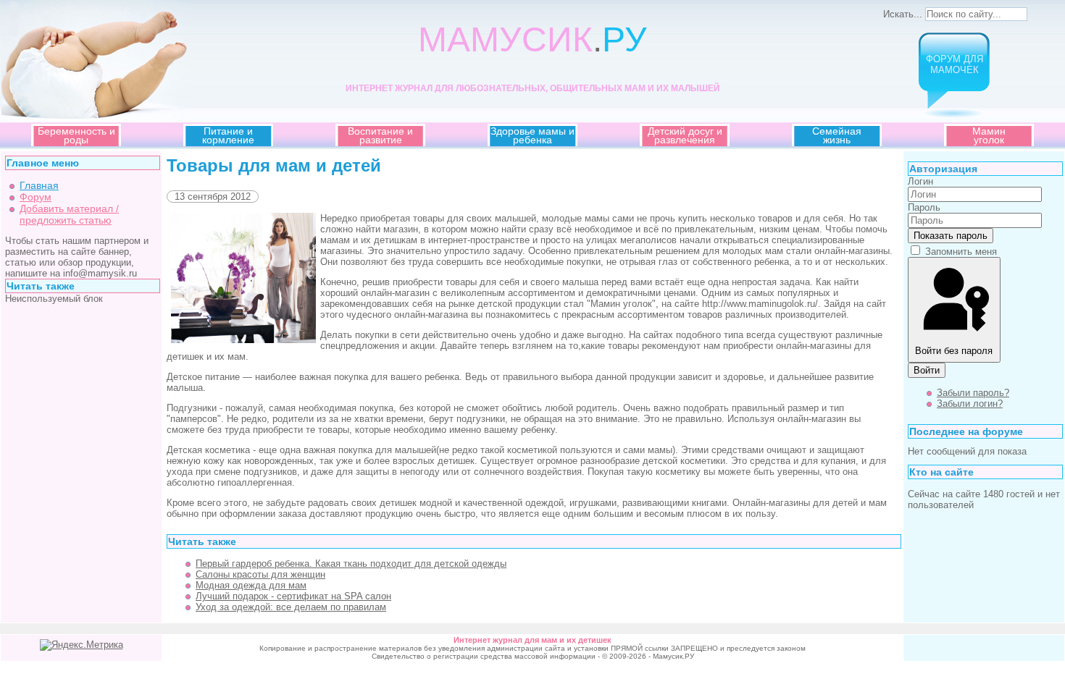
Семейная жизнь (836, 135)
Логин (920, 181)
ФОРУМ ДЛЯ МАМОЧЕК (954, 64)
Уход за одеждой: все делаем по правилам (291, 607)
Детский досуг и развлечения (685, 135)
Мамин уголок (989, 135)
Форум (35, 197)
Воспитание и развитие (380, 135)
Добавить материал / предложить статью (69, 214)
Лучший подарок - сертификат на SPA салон (293, 596)
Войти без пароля (954, 350)
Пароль (924, 207)
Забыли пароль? (973, 392)
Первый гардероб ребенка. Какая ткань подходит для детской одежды (351, 563)
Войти (927, 370)
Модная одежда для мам (251, 585)
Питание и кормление (228, 135)
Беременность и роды (76, 135)
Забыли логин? (970, 403)
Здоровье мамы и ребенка (532, 135)
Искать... (902, 14)
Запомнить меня (961, 251)
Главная (39, 185)
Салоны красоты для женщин (260, 574)
